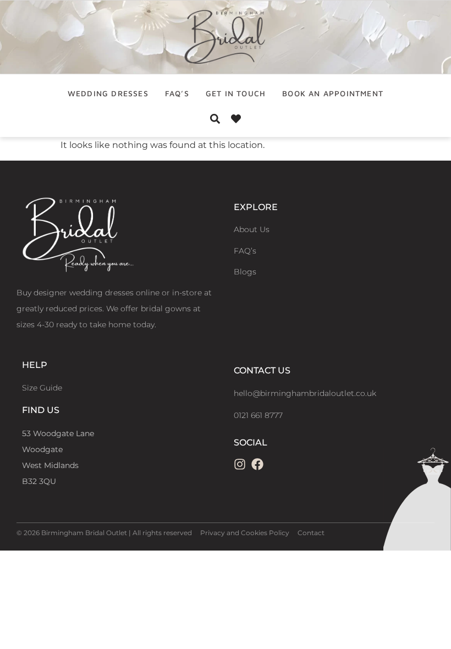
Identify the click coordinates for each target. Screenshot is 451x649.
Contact (311, 533)
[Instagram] (240, 464)
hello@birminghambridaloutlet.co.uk (305, 393)
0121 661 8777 (258, 415)
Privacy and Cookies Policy (244, 533)
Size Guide (42, 388)
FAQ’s (177, 93)
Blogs (245, 272)
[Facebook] (257, 464)
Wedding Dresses (108, 93)
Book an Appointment (332, 93)
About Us (252, 229)
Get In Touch (236, 93)
